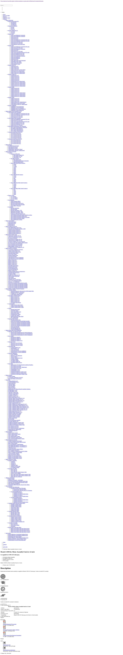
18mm (14, 180)
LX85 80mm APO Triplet (16, 61)
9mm (14, 178)
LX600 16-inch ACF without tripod (18, 96)
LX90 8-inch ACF (14, 66)
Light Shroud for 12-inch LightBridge (16, 258)
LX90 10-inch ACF (15, 67)
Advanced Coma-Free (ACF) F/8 (15, 138)
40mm (14, 172)
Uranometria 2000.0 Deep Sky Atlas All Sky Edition (18, 484)
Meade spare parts (6, 644)
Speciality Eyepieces (15, 158)
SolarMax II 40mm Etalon (16, 504)
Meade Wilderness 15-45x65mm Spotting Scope (18, 534)
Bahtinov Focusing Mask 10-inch (15, 457)
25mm (14, 181)
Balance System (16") (12, 264)
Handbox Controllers (12, 460)
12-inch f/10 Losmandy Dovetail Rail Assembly (18, 285)
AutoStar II (13, 462)
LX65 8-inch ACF (14, 38)
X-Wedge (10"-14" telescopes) (14, 279)
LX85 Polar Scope (12, 447)
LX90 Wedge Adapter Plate (16, 294)
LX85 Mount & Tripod (15, 64)
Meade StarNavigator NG (13, 21)
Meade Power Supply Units (11, 234)
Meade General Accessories (11, 248)
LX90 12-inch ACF (15, 68)
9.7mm (14, 165)
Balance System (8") (12, 260)
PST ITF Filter (11, 419)
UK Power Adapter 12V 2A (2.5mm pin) (16, 241)
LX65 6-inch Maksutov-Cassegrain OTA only (20, 40)
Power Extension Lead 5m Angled (15, 245)
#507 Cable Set (14, 470)
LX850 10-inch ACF (15, 98)
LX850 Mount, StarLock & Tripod (18, 103)
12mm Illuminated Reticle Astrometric (21, 160)
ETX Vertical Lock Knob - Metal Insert (19, 367)
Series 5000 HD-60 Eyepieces (17, 174)
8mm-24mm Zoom (17, 159)
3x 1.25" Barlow (14, 198)
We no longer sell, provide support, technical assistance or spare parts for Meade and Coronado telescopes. (22, 1)
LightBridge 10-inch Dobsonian (17, 106)
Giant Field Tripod (12, 278)
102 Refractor (13, 22)
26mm (14, 170)
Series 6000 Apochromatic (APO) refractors (17, 126)
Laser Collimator (14, 354)
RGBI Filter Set (11, 225)
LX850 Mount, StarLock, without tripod (19, 104)
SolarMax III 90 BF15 (17, 498)
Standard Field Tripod (12, 266)
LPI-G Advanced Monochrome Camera (16, 438)
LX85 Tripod (11, 277)
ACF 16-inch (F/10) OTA (16, 137)
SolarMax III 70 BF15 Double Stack (20, 496)
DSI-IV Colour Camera (13, 432)
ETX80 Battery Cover (15, 369)
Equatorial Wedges (12, 289)
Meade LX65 (11, 34)
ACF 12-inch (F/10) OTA (16, 135)
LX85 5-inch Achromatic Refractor (18, 55)
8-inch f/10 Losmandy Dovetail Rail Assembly (17, 283)
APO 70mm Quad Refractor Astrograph (19, 127)
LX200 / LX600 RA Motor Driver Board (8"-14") (18, 406)
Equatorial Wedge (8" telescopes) (17, 292)
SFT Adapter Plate (14, 317)
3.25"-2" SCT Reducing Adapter (15, 280)
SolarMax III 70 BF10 (17, 492)
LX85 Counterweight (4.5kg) (17, 304)
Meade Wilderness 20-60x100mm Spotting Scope (18, 537)
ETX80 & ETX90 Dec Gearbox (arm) (18, 371)
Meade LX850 (11, 97)
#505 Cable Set (14, 469)
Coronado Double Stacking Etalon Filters (16, 503)
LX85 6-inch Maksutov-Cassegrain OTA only (20, 46)
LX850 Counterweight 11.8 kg (14, 251)
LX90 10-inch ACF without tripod (18, 72)
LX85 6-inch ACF (14, 50)
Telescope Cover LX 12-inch (17, 345)
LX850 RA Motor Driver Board (14, 413)
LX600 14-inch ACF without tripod (18, 95)
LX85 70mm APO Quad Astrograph (18, 60)
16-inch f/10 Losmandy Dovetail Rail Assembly (18, 287)
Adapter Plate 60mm (15, 509)
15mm (14, 167)
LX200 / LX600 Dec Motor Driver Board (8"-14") (18, 407)
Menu (3, 12)
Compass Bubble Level (15, 347)
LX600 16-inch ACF (15, 91)
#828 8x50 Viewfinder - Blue (17, 211)
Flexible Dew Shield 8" (15, 337)
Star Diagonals (11, 200)
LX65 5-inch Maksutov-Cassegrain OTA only (20, 39)
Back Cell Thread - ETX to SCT (14, 378)
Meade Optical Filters (10, 220)
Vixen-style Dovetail (12, 256)
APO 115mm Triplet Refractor (17, 129)
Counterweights (11, 303)
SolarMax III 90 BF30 (17, 500)
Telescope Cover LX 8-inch (16, 343)
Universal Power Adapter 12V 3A (15, 239)
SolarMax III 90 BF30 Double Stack (20, 502)
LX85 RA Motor (11, 384)
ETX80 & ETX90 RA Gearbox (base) (18, 372)
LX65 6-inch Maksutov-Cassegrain (18, 36)
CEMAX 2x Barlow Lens (16, 520)
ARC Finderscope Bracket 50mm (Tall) (19, 216)
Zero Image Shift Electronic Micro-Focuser (17, 442)
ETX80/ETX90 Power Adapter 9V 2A (16, 247)
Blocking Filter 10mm (15, 512)
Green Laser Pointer (15, 349)
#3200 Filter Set (11, 224)
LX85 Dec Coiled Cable (13, 392)
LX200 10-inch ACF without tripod (18, 82)
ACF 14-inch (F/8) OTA (16, 142)
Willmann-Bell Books (10, 477)
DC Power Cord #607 (12, 238)
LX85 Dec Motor (11, 385)
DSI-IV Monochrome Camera (14, 434)
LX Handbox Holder (15, 467)
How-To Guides (6, 15)
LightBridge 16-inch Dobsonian (17, 110)
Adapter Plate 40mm (15, 507)
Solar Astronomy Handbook (14, 483)
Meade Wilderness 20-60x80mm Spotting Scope (18, 535)
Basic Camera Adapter (12, 443)
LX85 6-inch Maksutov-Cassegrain (18, 49)
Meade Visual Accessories (11, 151)
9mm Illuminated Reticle (18, 162)
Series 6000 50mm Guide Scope (14, 227)
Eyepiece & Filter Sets (15, 153)
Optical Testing (11, 479)
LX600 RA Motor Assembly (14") (15, 412)
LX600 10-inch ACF (15, 88)
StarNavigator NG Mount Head (14, 429)
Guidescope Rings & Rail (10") (14, 231)
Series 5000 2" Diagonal (16, 205)
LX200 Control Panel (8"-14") (14, 402)
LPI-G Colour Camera (12, 435)
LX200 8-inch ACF (15, 75)
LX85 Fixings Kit (11, 383)
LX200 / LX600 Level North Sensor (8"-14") (17, 404)
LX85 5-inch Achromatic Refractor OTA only (20, 52)
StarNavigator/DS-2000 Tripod (17, 316)
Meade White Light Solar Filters (14, 527)
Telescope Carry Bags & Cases (14, 331)
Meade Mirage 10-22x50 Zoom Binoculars (17, 540)
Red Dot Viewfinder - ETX (16, 210)
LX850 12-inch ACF (15, 99)
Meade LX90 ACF (12, 65)
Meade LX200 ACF (12, 74)
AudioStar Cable (14, 465)
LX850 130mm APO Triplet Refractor (18, 102)
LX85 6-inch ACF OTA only (17, 47)
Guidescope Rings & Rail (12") (14, 232)
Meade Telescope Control (11, 459)
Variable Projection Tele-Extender (15, 440)
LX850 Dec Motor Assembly (14, 415)
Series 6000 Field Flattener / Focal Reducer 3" (17, 446)
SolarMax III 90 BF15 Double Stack (20, 499)
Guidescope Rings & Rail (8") (14, 230)
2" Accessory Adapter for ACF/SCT (15, 249)
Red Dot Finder (14, 209)
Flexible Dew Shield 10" (16, 338)
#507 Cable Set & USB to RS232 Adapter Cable (20, 474)
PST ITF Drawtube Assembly (14, 420)
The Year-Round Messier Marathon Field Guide (18, 481)
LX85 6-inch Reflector (15, 57)
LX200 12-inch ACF (15, 77)
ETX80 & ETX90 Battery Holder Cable (19, 374)
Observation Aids (11, 346)
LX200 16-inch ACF (15, 80)
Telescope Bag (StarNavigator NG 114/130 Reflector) (22, 333)
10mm (14, 190)
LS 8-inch (13, 32)
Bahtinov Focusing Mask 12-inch (15, 458)
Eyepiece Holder (11, 376)
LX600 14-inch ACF (15, 90)
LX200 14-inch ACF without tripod (18, 84)
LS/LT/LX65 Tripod (12, 254)
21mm (14, 193)
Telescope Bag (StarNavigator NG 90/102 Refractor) (21, 332)
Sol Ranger (13, 526)
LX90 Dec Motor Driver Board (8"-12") (16, 398)
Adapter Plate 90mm (15, 510)
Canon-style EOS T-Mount (13, 453)
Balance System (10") (12, 261)
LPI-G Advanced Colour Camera (15, 437)
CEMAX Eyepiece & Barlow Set (17, 521)
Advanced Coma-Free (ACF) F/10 (15, 132)
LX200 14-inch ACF (15, 79)
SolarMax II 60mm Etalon (16, 505)
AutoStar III (13, 464)
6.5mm (14, 177)
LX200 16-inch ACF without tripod (18, 85)
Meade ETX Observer (12, 26)
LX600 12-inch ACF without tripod (18, 94)
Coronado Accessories (12, 522)
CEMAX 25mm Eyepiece (16, 519)
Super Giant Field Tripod (16, 311)
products (5, 544)
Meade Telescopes (9, 20)
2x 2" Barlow (13, 196)
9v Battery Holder (12, 273)
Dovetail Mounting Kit (12, 268)
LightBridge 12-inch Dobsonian (17, 107)
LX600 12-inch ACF (15, 89)
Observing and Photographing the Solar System (17, 482)
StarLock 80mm (14, 356)
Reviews (5, 16)
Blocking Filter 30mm (15, 514)
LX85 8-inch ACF (14, 59)
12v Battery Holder (15, 360)
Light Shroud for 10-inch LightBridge (16, 257)
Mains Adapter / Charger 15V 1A (15, 246)
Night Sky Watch (6, 17)
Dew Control (11, 336)
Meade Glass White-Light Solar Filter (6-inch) (20, 528)
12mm (14, 179)
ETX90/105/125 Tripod (15, 314)
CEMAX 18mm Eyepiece (16, 518)
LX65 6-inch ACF (14, 37)
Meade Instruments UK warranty (9, 624)
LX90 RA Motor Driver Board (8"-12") (16, 400)
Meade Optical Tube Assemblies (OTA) (14, 111)
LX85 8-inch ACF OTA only (17, 51)
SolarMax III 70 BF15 (17, 495)
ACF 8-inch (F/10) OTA (16, 133)
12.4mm (15, 166)
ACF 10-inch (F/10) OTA (16, 134)
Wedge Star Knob (11, 387)
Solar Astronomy (9, 485)
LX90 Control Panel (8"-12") (14, 397)
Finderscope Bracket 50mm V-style (18, 213)
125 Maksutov (14, 24)
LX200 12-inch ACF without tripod (18, 83)
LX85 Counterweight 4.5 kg (14, 250)
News (4, 14)
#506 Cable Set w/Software (16, 476)
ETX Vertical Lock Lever (16, 368)
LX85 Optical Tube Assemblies (14, 118)
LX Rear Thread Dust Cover (16, 357)
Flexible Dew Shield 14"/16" (14, 274)
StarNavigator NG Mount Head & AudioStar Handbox (22, 364)
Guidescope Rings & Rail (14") (14, 233)
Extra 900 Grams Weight (13, 253)
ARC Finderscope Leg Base (16, 219)
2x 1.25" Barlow (14, 197)
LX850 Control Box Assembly (14, 414)
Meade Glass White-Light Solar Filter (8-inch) (20, 529)
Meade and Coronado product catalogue (11, 629)
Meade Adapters (9, 375)
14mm (14, 186)
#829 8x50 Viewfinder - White (17, 212)
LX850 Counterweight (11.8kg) (17, 307)
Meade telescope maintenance (9, 650)
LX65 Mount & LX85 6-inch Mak (18, 44)
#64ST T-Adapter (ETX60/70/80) (15, 452)
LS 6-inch (13, 31)
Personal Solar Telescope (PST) (19, 489)
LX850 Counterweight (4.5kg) (17, 306)
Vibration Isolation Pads (13, 255)
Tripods (9, 308)
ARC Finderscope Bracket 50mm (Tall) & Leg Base (21, 215)
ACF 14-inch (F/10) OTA (16, 136)
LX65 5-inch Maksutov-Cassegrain (18, 35)
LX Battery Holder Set (15, 361)
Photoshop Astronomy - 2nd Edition (15, 480)
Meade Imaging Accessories (11, 439)
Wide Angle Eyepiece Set (18, 155)
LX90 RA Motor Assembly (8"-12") (15, 401)
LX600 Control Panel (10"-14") (14, 411)
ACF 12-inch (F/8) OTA (16, 140)
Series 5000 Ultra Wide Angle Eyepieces (19, 182)
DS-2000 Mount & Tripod (13, 145)
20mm (14, 168)
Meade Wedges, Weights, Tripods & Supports (15, 288)
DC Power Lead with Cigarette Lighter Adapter (17, 242)
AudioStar (13, 461)
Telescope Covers (11, 341)
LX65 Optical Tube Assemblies (14, 112)
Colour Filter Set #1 (12, 221)
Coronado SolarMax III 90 (16, 497)
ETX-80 (12, 27)
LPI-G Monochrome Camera (14, 436)
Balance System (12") (12, 262)
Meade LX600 (11, 87)
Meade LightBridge (12, 105)
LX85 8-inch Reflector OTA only (17, 54)
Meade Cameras (9, 431)
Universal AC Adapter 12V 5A (14, 235)
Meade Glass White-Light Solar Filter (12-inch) (20, 532)
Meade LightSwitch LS (13, 30)
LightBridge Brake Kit (12, 430)
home (4, 542)
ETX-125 (13, 29)
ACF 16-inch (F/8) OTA (16, 143)
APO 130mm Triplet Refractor (17, 130)
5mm (14, 189)
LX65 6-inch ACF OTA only (17, 42)
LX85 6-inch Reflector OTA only (17, 53)
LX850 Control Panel (12, 417)
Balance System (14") (12, 263)
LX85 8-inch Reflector (15, 58)
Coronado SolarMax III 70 (16, 491)
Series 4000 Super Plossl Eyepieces (18, 163)
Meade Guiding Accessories (11, 226)
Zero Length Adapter (15, 525)
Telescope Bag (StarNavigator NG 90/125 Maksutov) (21, 334)
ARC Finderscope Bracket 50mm (17, 218)
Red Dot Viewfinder (15, 208)
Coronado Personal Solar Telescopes (18, 488)
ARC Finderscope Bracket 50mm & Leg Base (20, 217)
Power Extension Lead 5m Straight (15, 243)
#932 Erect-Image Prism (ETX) (17, 203)
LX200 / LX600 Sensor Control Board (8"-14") (18, 405)
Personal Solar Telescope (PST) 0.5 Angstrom (22, 490)
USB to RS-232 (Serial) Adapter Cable (19, 472)
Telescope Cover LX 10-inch (17, 344)
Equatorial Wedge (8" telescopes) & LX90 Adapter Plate (22, 291)
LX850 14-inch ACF (15, 100)
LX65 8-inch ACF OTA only (17, 43)
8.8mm (14, 185)
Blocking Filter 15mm (15, 513)
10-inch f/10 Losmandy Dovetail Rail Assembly (18, 284)
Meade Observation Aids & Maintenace (14, 330)
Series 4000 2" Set (17, 157)
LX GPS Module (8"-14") (13, 382)
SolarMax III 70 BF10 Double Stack (20, 494)
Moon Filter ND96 (12, 223)
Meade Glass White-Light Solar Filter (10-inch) (20, 530)
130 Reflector (13, 23)
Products (5, 19)
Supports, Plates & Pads (13, 318)
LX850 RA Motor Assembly (14, 416)
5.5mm (14, 183)
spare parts (5, 546)
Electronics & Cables (12, 468)
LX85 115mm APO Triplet (16, 62)
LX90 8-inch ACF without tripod (17, 70)
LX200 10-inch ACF (15, 76)
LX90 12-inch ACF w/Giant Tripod (18, 69)
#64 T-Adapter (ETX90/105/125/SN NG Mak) (17, 451)
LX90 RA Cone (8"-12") (13, 396)
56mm (14, 173)
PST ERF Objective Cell (13, 421)
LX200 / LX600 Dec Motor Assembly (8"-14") (17, 408)
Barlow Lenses (11, 195)
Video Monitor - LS (15, 348)
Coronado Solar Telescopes (13, 487)
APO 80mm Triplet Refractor (17, 128)
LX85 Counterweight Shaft (13, 276)
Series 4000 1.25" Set (17, 156)
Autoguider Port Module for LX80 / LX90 (16, 228)
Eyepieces (10, 152)
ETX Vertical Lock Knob (16, 366)
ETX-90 (12, 28)
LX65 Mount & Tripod (13, 147)
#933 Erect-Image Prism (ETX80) (18, 204)
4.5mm (14, 175)
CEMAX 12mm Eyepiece (16, 517)
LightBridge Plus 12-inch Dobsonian (18, 109)
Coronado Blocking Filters (13, 511)
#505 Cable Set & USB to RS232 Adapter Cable (20, 475)
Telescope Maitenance (12, 353)
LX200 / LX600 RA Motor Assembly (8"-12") (17, 409)
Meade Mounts (9, 144)
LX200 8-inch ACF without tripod (18, 81)
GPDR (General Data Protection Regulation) (12, 635)
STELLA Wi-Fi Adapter (16, 473)
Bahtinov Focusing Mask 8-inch (14, 455)
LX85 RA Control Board (13, 393)
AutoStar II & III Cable (15, 466)
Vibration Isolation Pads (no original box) (16, 271)
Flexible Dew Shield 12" (16, 339)
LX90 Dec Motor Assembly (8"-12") (15, 399)
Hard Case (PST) (14, 523)
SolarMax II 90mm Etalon (16, 506)
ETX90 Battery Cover (15, 370)
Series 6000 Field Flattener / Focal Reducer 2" (17, 445)
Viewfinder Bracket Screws (13, 272)
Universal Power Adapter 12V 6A (15, 240)
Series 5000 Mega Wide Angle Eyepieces (19, 188)
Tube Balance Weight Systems (14, 295)
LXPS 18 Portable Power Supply (15, 236)
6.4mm (14, 164)
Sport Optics (8, 533)
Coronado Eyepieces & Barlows (14, 515)
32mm (14, 171)
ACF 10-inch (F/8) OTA (16, 141)
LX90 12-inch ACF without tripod (18, 73)
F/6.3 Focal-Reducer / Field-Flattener (15, 444)
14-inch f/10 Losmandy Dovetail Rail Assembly (18, 286)
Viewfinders (10, 206)
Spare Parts (10, 363)
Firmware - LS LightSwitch (13, 281)
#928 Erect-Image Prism (16, 202)
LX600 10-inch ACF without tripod (18, 92)
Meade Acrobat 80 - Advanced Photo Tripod (17, 538)
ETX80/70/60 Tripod (15, 315)
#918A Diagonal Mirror (15, 201)
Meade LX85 (11, 45)
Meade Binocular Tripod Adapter (15, 536)
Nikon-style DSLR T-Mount (14, 454)
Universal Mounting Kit (13, 269)
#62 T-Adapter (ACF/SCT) (13, 450)
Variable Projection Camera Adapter (15, 449)
